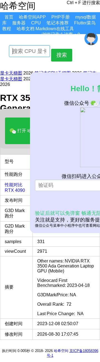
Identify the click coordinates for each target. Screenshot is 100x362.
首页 (8, 17)
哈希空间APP (32, 17)
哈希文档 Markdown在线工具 (45, 28)
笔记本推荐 (57, 23)
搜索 (61, 55)
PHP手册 (60, 17)
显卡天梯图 (11, 73)
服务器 (19, 23)
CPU (36, 23)
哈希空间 (61, 351)
